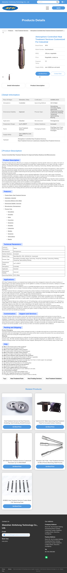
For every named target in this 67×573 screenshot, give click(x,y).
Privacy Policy (3, 570)
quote (59, 8)
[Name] (57, 2)
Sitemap (9, 569)
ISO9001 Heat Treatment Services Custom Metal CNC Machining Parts (17, 501)
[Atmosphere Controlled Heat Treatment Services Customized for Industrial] (21, 53)
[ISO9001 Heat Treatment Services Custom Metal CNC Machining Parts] (17, 486)
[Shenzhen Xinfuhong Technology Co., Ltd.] (11, 8)
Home (4, 31)
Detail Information (13, 85)
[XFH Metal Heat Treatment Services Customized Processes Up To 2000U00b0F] (17, 446)
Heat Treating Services (35, 378)
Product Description (37, 85)
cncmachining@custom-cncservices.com (17, 535)
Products (10, 30)
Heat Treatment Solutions (54, 378)
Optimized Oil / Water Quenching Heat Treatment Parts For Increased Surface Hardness (50, 422)
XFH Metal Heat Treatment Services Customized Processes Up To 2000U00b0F (17, 461)
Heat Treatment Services (21, 30)
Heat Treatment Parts (16, 378)
